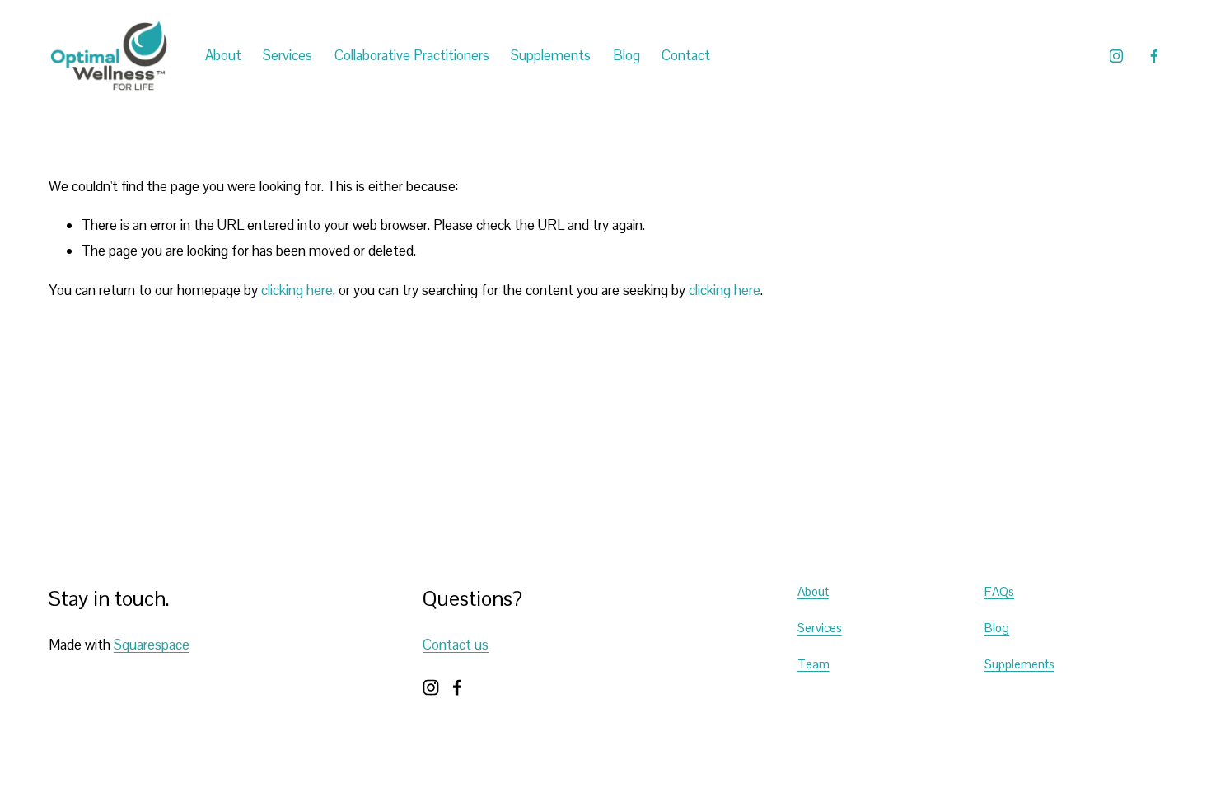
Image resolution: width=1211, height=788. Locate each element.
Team (813, 664)
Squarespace (151, 645)
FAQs (999, 591)
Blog (626, 55)
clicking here (297, 290)
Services (819, 628)
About (813, 591)
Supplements (551, 55)
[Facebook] (1154, 56)
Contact (686, 55)
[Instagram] (1116, 56)
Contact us (456, 645)
